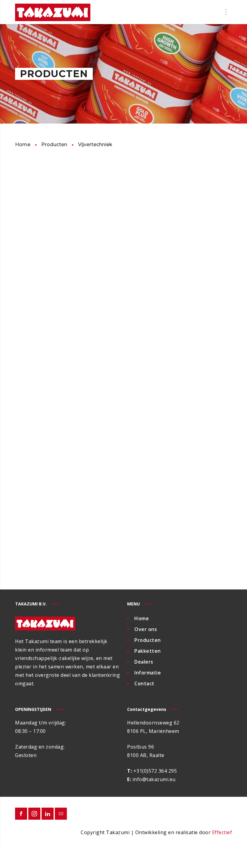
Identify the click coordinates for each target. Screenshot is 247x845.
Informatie (147, 672)
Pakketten (147, 651)
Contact (144, 683)
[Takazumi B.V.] (52, 12)
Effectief (222, 832)
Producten (147, 640)
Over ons (145, 629)
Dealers (143, 661)
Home (141, 618)
